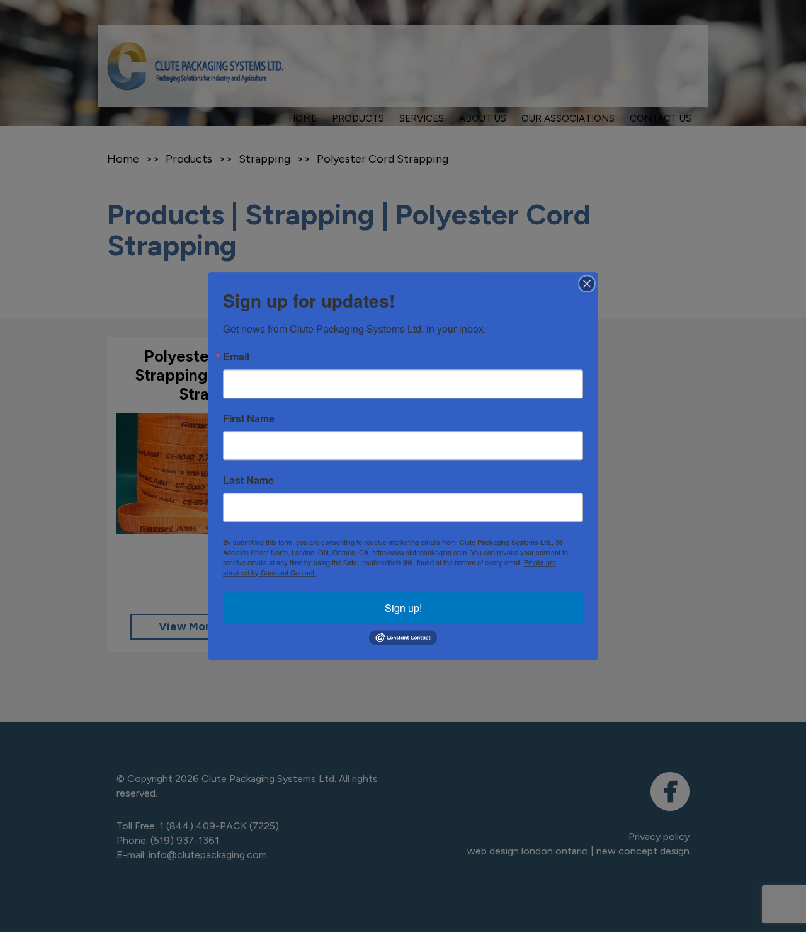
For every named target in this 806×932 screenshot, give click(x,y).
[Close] (586, 283)
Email (236, 357)
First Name (249, 418)
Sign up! (403, 608)
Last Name (248, 480)
